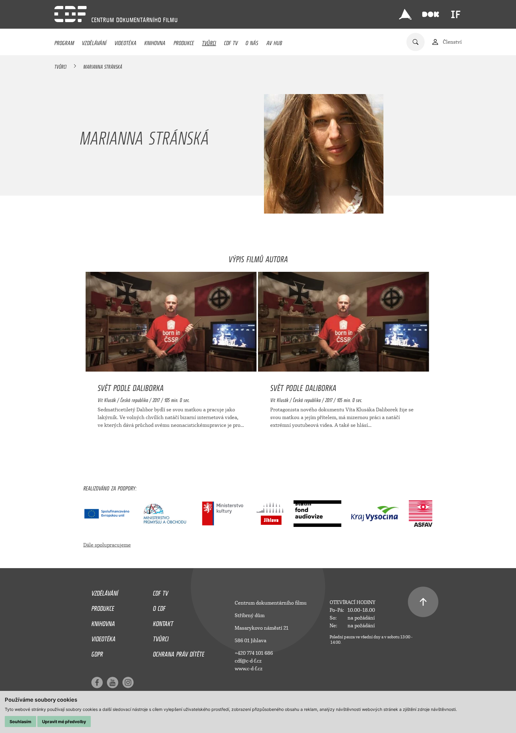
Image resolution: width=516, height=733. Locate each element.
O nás (251, 41)
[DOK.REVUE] (430, 14)
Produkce (183, 41)
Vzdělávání (94, 41)
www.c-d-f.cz (248, 668)
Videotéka (125, 41)
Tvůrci (209, 41)
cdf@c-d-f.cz (248, 661)
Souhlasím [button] (20, 721)
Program (64, 41)
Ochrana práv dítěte (178, 652)
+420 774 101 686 (254, 653)
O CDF (159, 607)
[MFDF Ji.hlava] (405, 14)
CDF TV (231, 41)
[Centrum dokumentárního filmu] (70, 14)
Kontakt (163, 622)
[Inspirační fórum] (456, 14)
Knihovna (154, 41)
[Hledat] (415, 42)
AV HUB (274, 41)
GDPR (97, 652)
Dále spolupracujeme (107, 545)
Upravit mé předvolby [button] (64, 721)
